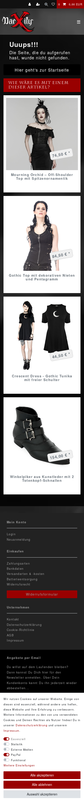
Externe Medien (22, 749)
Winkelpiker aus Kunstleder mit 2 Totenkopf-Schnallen (42, 478)
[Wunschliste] (53, 4)
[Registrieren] (39, 4)
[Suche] (46, 4)
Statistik (17, 744)
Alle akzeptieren (42, 775)
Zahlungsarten (18, 563)
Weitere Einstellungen (19, 765)
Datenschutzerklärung (24, 625)
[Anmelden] (30, 4)
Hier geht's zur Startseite (42, 70)
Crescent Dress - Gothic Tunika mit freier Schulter (42, 378)
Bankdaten (15, 568)
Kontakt (13, 619)
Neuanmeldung (19, 539)
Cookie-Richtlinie (21, 630)
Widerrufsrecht (19, 584)
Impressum (15, 640)
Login (11, 534)
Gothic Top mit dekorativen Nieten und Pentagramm (42, 277)
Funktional (18, 760)
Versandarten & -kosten (26, 574)
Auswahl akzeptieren (42, 794)
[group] (42, 134)
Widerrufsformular (42, 594)
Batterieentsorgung (22, 579)
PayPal (16, 755)
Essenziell (18, 739)
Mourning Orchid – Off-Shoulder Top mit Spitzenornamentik (42, 176)
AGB (10, 635)
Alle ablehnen (42, 784)
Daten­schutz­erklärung (31, 725)
